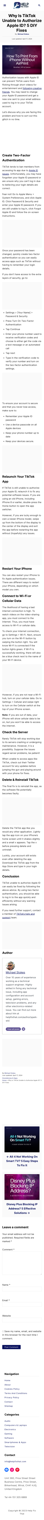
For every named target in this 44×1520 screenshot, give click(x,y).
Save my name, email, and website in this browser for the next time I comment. (21, 1335)
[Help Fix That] (22, 5)
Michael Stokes (23, 34)
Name (6, 1285)
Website (6, 1315)
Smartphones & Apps (9, 1078)
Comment (8, 1249)
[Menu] (4, 5)
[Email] (23, 1029)
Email (6, 1300)
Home (4, 1080)
